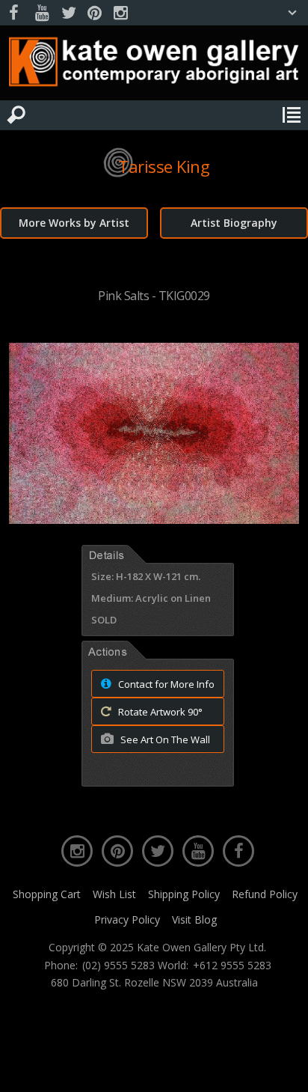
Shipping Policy (184, 894)
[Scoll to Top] (284, 1068)
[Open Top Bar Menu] (292, 12)
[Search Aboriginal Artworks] (16, 115)
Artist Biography (234, 223)
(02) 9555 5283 (118, 965)
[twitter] (68, 13)
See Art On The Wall (164, 739)
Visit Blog (194, 919)
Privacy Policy (127, 919)
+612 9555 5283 (232, 965)
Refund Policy (265, 894)
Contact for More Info (165, 684)
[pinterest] (94, 13)
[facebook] (15, 13)
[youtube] (42, 13)
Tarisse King (163, 166)
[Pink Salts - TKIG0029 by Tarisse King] (153, 519)
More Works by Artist (74, 223)
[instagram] (120, 13)
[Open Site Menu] (292, 115)
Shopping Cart (47, 894)
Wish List (114, 894)
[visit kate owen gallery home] (154, 65)
